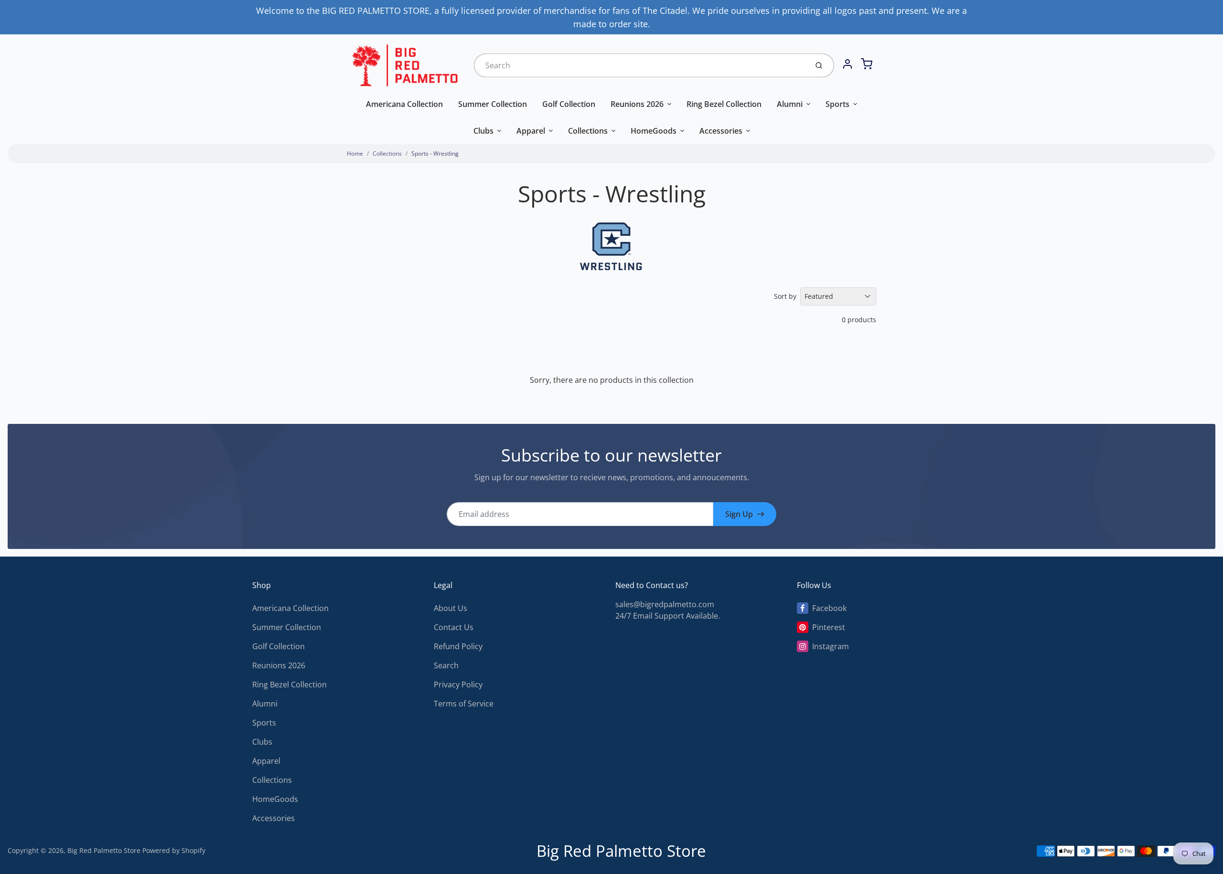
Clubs (483, 131)
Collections (588, 131)
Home (355, 153)
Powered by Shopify (173, 850)
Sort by (785, 296)
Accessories (720, 131)
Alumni (790, 104)
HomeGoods (653, 131)
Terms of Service (463, 703)
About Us (450, 608)
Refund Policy (458, 646)
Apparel (530, 131)
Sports (837, 104)
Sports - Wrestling (435, 153)
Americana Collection (404, 104)
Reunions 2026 (637, 104)
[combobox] (640, 65)
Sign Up (739, 514)
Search (446, 665)
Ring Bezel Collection (724, 104)
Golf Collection (568, 104)
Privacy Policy (458, 684)
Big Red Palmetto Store (103, 850)
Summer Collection (492, 104)
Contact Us (453, 627)
